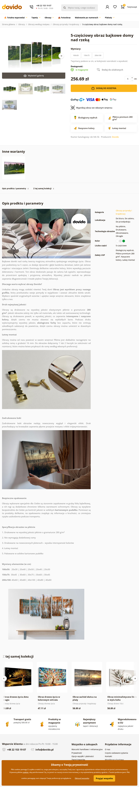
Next (61, 56)
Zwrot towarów (78, 759)
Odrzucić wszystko (82, 778)
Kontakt (108, 756)
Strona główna (8, 24)
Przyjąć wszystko (104, 778)
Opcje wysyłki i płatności (83, 756)
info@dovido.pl (44, 749)
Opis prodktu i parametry (14, 188)
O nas (107, 749)
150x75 (86, 55)
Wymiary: (76, 48)
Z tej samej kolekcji (42, 188)
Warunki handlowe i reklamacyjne (87, 749)
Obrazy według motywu (39, 24)
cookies (26, 772)
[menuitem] (15, 17)
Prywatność (77, 753)
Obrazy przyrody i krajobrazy (66, 24)
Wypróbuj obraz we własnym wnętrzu (94, 107)
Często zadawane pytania (116, 753)
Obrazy (21, 24)
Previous (4, 678)
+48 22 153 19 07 (16, 749)
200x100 (98, 55)
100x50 (76, 55)
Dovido (115, 136)
